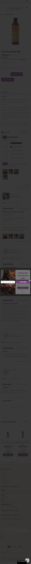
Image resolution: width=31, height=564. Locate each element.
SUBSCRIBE (23, 282)
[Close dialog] (29, 280)
